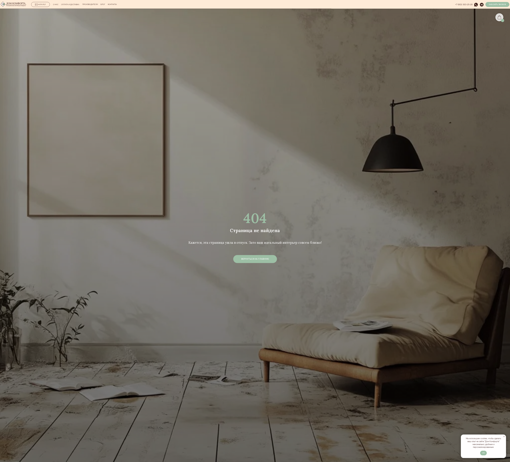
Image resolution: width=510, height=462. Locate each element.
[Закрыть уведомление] (504, 436)
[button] (497, 4)
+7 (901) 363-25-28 (464, 4)
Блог (103, 4)
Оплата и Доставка (70, 4)
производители (90, 4)
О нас (55, 4)
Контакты (112, 4)
